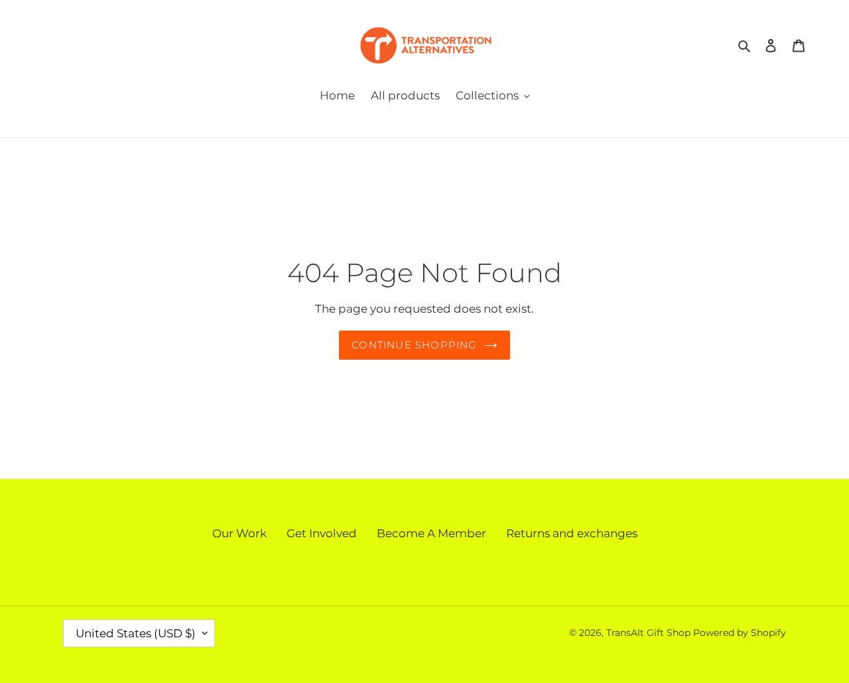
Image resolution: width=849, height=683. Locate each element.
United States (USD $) (136, 633)
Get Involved (322, 533)
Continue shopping (414, 345)
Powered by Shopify (739, 633)
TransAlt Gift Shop (648, 633)
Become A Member (431, 533)
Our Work (239, 533)
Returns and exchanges (571, 533)
